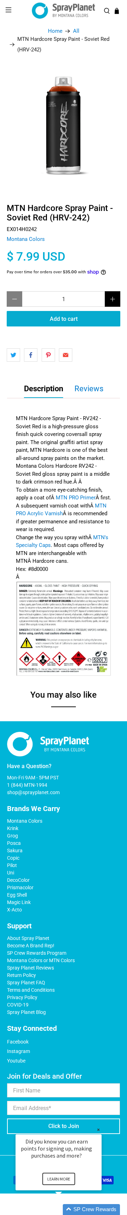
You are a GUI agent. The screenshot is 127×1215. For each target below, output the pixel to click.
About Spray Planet (28, 938)
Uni (10, 873)
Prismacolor (20, 887)
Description (43, 388)
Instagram (18, 1051)
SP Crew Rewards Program (36, 953)
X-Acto (14, 909)
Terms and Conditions (31, 990)
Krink (12, 828)
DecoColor (18, 880)
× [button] (98, 1129)
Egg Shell (17, 895)
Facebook (18, 1042)
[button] (67, 1209)
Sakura (15, 850)
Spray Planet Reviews (30, 968)
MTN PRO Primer (76, 497)
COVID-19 (18, 1005)
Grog (12, 836)
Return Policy (21, 975)
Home (55, 31)
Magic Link (19, 902)
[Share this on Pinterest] (48, 355)
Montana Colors (26, 239)
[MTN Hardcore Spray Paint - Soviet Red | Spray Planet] (63, 125)
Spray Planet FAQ (26, 982)
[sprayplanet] (63, 11)
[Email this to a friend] (65, 355)
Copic (13, 858)
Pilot (12, 865)
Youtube (16, 1061)
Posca (14, 843)
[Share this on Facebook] (30, 355)
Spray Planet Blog (26, 1012)
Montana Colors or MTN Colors (41, 960)
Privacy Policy (22, 997)
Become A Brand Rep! (30, 945)
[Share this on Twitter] (13, 355)
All (76, 31)
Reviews (88, 388)
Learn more (58, 1179)
